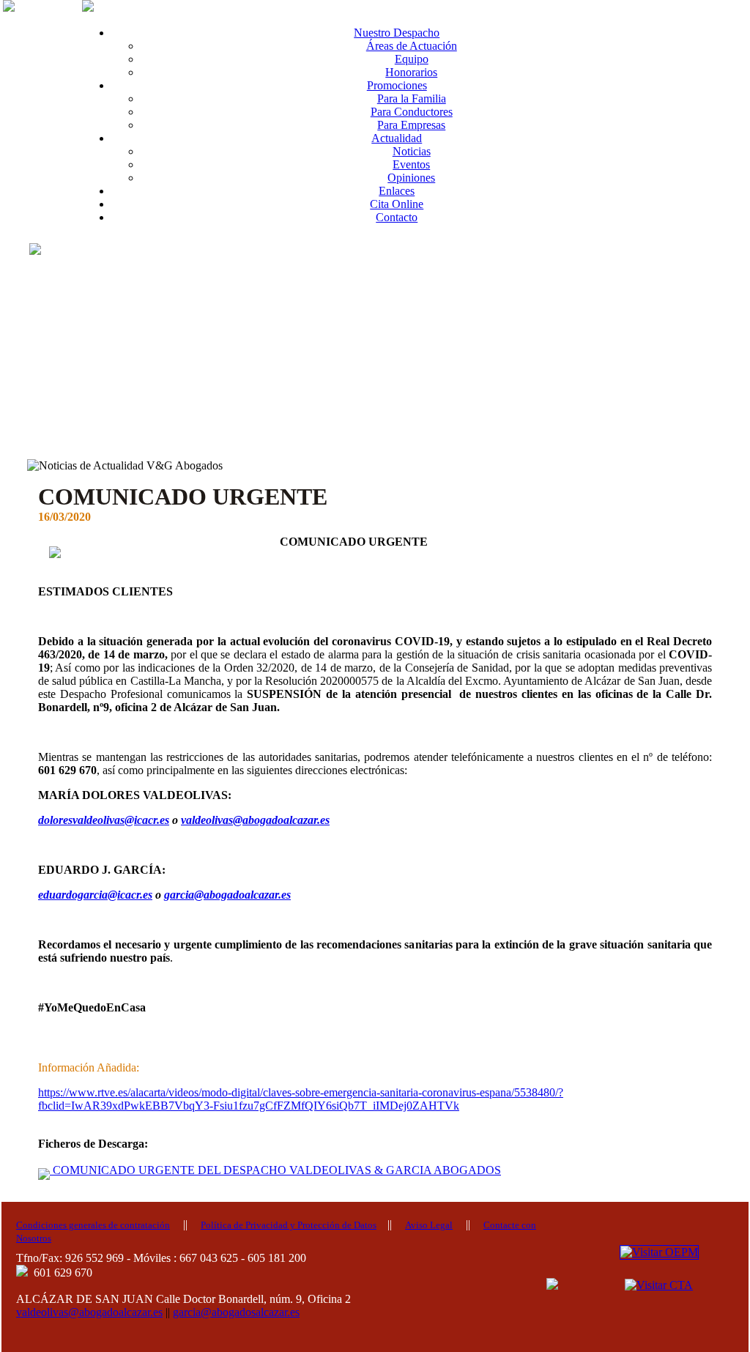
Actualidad (396, 138)
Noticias (412, 151)
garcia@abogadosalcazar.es (236, 1312)
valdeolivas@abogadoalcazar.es (255, 820)
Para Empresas (411, 125)
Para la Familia (411, 98)
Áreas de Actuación (411, 46)
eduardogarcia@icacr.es (95, 894)
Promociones (397, 85)
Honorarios (411, 72)
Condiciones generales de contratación (93, 1224)
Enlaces (397, 191)
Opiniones (411, 177)
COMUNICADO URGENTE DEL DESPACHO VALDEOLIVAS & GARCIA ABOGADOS (275, 1170)
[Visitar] (659, 1251)
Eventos (411, 164)
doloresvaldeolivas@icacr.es (103, 820)
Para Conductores (412, 111)
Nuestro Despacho (396, 32)
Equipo (411, 59)
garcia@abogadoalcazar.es (227, 894)
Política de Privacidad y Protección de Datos (288, 1224)
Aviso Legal (429, 1224)
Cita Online (396, 204)
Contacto (396, 217)
